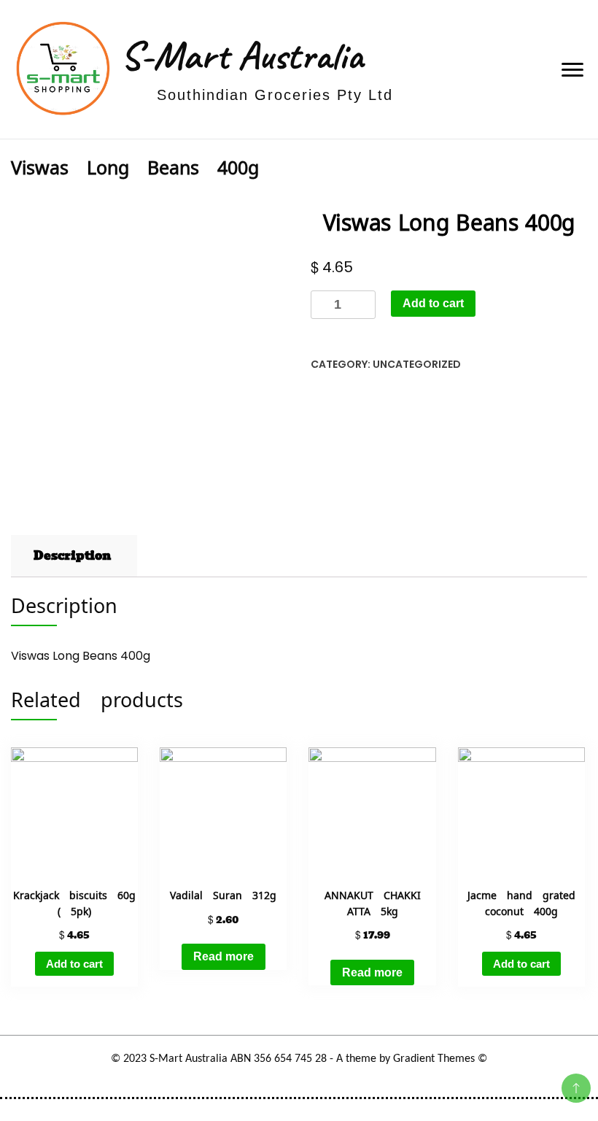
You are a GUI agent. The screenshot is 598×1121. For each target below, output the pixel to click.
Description (72, 556)
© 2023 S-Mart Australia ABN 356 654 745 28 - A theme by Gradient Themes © (299, 1059)
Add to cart (433, 303)
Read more (223, 956)
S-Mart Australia (241, 55)
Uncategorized (417, 364)
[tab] (72, 556)
